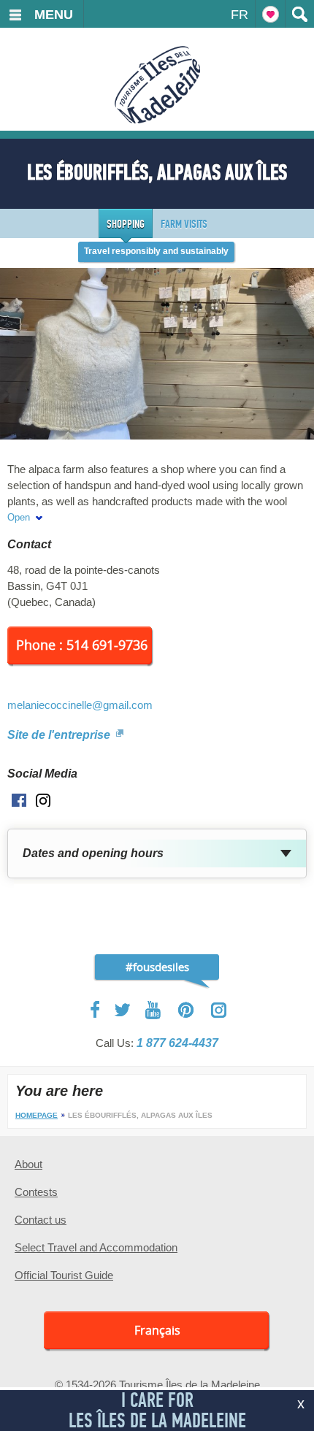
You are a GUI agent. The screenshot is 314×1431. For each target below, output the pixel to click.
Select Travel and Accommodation (96, 1247)
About (28, 1164)
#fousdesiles (157, 966)
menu (53, 14)
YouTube (154, 1010)
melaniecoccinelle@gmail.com (80, 705)
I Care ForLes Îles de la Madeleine (157, 1410)
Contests (36, 1192)
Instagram (218, 1010)
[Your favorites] (270, 14)
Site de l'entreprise (60, 735)
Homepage (36, 1115)
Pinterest (186, 1010)
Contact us (40, 1219)
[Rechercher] (299, 14)
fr (239, 14)
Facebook (96, 1010)
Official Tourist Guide (64, 1275)
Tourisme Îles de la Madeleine (157, 84)
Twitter (122, 1010)
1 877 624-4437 (177, 1043)
